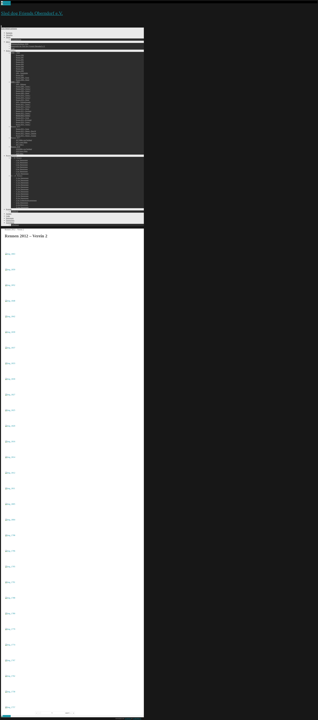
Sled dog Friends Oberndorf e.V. (32, 13)
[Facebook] (6, 2)
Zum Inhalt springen (9, 29)
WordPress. (137, 718)
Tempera (128, 718)
